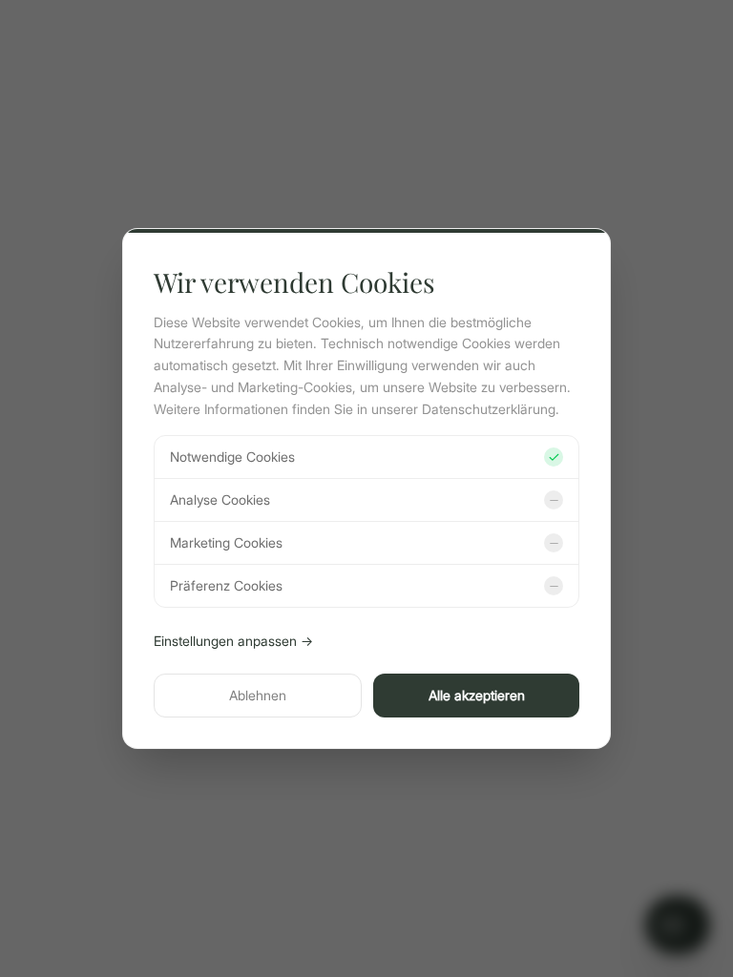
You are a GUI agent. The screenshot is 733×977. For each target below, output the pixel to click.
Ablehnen (257, 695)
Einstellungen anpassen (233, 641)
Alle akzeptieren (477, 695)
